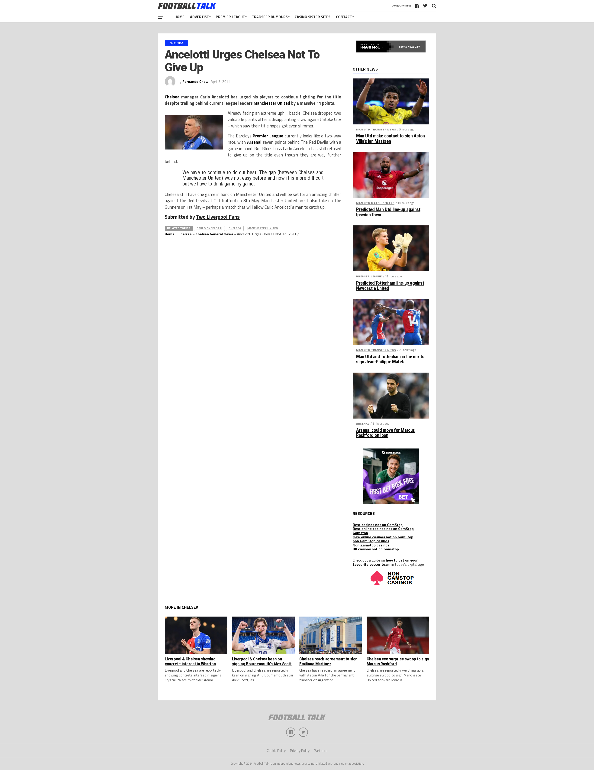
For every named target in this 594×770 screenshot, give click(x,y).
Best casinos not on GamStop (378, 524)
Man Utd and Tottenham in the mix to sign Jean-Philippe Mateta (390, 359)
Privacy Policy (300, 750)
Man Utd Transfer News (376, 129)
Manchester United (272, 103)
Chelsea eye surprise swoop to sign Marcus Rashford (398, 661)
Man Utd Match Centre (375, 203)
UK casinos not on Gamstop (376, 549)
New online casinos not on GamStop (383, 537)
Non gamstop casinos (371, 545)
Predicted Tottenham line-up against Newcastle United (390, 285)
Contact (344, 16)
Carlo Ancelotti (209, 228)
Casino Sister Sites (312, 16)
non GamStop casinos (371, 541)
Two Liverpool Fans (218, 217)
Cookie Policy (276, 750)
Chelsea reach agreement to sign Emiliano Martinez (328, 661)
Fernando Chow (195, 81)
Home (179, 16)
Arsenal (254, 142)
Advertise (199, 16)
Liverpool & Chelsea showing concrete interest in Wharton (190, 661)
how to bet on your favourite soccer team (385, 562)
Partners (320, 750)
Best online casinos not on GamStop (383, 528)
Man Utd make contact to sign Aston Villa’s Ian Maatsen (390, 138)
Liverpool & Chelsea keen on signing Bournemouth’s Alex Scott (262, 661)
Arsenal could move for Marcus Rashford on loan (385, 433)
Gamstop (360, 533)
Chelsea (172, 97)
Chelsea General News (214, 234)
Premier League (230, 16)
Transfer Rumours (270, 16)
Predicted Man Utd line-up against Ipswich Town (388, 212)
